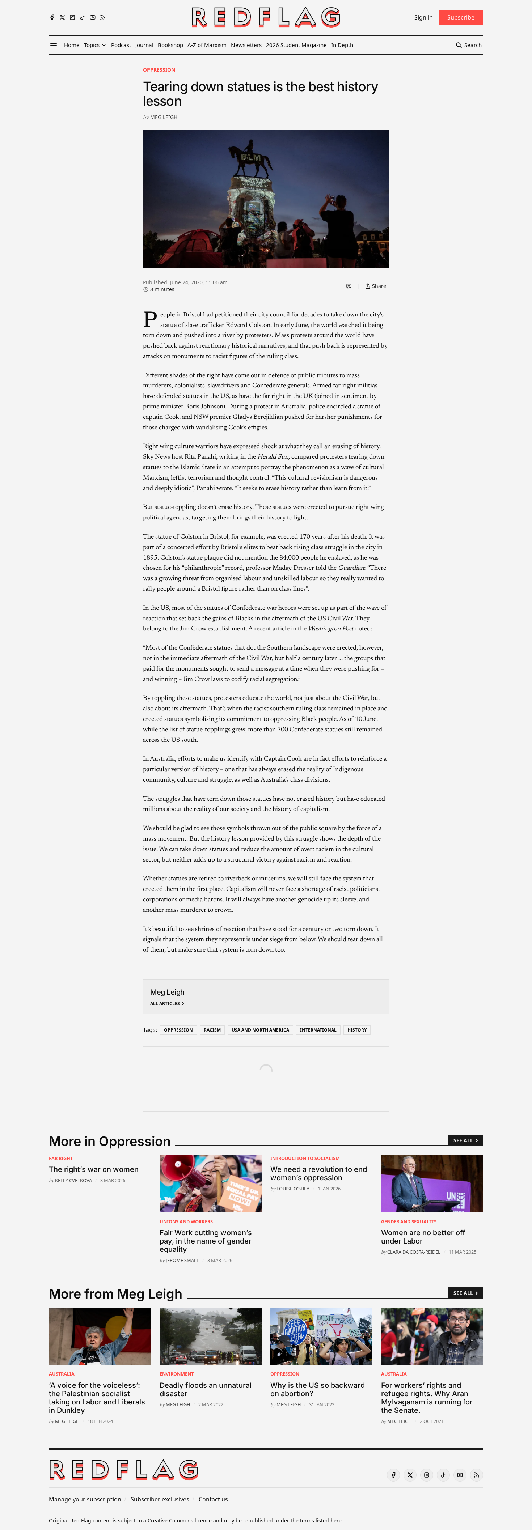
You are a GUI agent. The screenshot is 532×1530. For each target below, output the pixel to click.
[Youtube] (92, 17)
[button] (92, 45)
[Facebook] (52, 17)
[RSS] (103, 17)
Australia (62, 1373)
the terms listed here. (317, 1520)
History (357, 1030)
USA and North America (260, 1030)
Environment (177, 1373)
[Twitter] (62, 17)
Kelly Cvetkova (73, 1180)
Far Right (61, 1158)
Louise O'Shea (292, 1188)
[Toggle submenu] (104, 45)
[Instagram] (72, 17)
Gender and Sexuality (408, 1221)
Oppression (159, 69)
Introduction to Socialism (305, 1158)
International (318, 1030)
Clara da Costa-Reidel (413, 1252)
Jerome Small (182, 1260)
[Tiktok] (82, 17)
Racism (212, 1030)
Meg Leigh (163, 117)
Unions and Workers (186, 1221)
